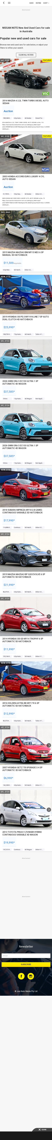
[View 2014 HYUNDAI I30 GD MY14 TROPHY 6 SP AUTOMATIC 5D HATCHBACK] (49, 616)
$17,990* (9, 520)
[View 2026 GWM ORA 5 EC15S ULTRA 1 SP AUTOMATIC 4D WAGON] (49, 359)
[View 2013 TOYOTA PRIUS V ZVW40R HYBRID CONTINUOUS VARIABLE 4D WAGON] (49, 810)
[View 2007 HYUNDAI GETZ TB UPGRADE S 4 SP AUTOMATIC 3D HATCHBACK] (49, 745)
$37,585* (9, 391)
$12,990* (9, 713)
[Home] (26, 984)
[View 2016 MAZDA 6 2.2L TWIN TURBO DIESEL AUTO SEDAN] (49, 78)
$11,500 (9, 262)
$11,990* (9, 649)
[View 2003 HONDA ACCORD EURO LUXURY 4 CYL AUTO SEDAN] (49, 154)
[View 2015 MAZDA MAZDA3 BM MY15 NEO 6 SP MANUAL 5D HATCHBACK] (49, 230)
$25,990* (9, 327)
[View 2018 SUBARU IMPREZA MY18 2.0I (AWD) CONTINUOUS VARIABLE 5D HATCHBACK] (49, 488)
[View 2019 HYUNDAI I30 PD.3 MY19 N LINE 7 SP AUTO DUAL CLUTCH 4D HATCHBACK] (49, 294)
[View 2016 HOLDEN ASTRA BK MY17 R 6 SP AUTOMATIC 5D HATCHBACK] (49, 681)
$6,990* (8, 778)
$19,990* (9, 842)
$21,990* (9, 584)
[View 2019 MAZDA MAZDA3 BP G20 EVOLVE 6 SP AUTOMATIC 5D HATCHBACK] (49, 552)
